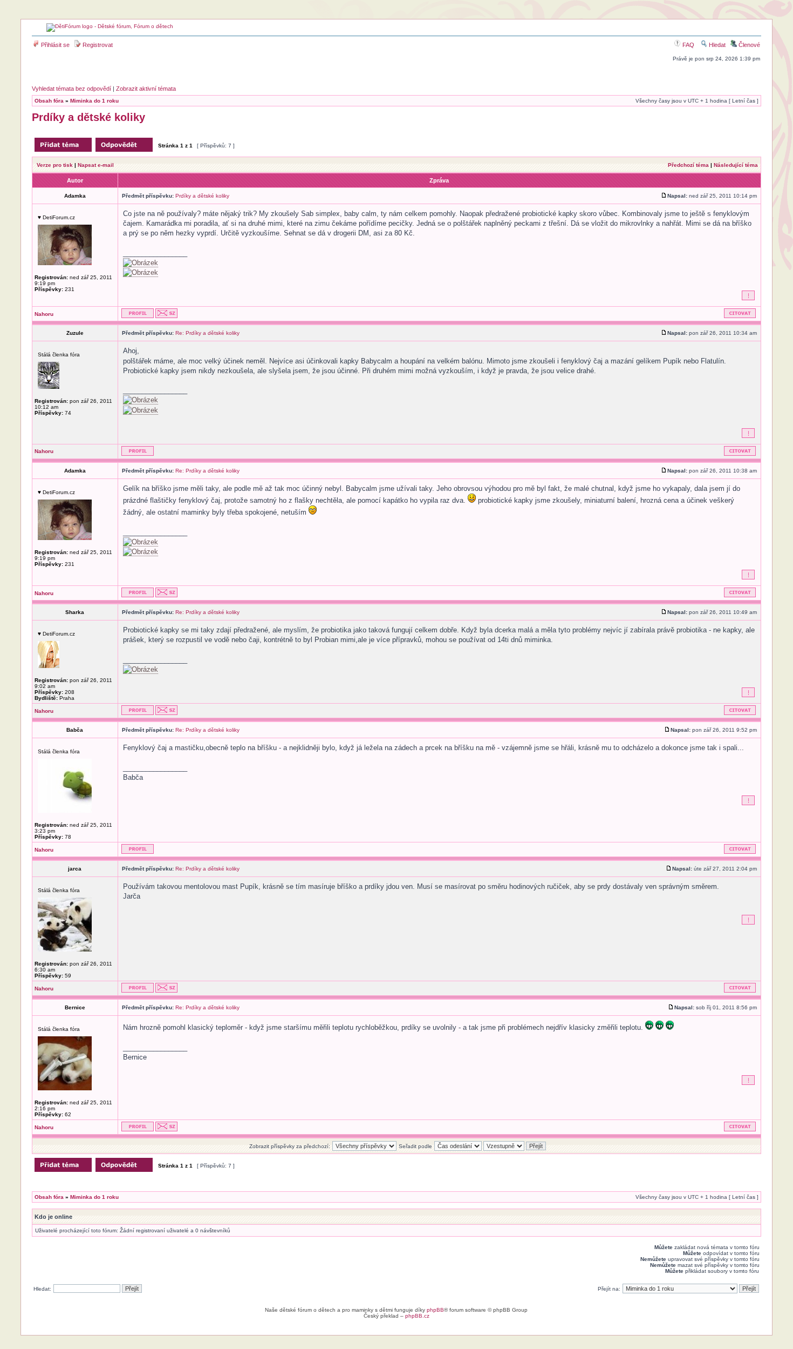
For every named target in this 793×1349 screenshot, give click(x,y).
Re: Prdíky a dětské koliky (207, 333)
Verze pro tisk (55, 165)
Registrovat (97, 45)
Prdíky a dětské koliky (88, 117)
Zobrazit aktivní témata (146, 88)
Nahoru (44, 314)
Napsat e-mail (96, 165)
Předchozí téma (688, 165)
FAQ (687, 45)
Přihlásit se (54, 45)
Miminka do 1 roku (94, 101)
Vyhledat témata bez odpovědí (71, 88)
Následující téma (736, 165)
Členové (748, 45)
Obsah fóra (49, 101)
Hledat (716, 45)
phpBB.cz (417, 1316)
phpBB (435, 1310)
